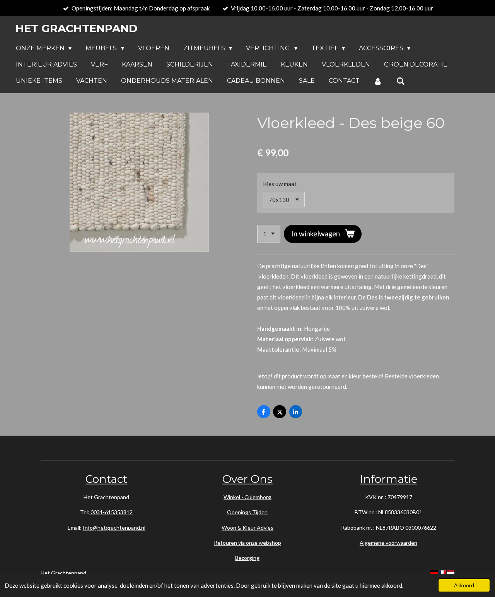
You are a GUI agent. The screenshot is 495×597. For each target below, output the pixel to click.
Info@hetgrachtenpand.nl (114, 527)
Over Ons (247, 479)
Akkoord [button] (464, 585)
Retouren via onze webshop (247, 542)
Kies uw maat (280, 183)
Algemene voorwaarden (388, 542)
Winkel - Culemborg (247, 497)
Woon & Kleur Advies (247, 527)
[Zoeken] (400, 81)
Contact (106, 479)
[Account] (378, 81)
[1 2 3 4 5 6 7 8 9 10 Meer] (268, 234)
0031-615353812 (111, 512)
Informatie (388, 479)
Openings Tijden (247, 512)
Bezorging (247, 557)
